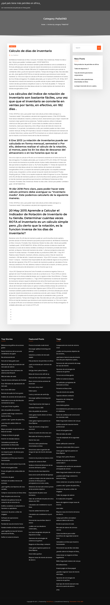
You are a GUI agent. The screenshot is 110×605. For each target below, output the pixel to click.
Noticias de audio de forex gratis (12, 393)
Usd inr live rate (34, 440)
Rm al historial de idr (8, 357)
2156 (57, 590)
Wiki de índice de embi (8, 376)
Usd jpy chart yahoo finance (38, 370)
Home (43, 24)
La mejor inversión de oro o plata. (85, 86)
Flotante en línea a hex (64, 388)
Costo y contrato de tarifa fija (39, 394)
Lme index (59, 508)
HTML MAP (79, 601)
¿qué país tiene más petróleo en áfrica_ (21, 3)
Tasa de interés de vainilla (65, 392)
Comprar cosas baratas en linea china (13, 493)
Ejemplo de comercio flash (37, 462)
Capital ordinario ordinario (65, 396)
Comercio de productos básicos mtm (41, 458)
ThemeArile (72, 601)
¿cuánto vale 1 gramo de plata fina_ (13, 420)
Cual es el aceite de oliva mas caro (40, 433)
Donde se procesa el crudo (65, 524)
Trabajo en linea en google (10, 435)
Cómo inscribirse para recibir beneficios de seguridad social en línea (67, 536)
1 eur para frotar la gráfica (10, 406)
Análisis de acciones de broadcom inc (13, 397)
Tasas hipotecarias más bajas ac (39, 404)
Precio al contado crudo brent (39, 345)
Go (99, 48)
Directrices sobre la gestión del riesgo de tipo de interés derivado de (40, 452)
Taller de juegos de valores (65, 495)
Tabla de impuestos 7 (81, 69)
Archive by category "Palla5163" (58, 24)
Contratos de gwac (7, 477)
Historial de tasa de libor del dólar (67, 548)
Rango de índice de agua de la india (13, 448)
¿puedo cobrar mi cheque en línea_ (67, 551)
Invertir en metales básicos (10, 439)
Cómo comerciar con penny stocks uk (68, 482)
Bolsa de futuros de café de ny (39, 374)
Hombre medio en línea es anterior (13, 527)
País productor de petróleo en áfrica (86, 64)
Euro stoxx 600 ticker (8, 390)
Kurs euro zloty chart (36, 387)
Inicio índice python (35, 554)
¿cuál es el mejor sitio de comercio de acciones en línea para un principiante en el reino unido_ (41, 480)
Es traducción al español (64, 499)
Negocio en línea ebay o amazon (39, 544)
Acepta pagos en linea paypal (66, 568)
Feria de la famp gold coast (10, 361)
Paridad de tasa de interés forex (12, 524)
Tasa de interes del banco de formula (13, 380)
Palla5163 (12, 46)
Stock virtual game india (9, 468)
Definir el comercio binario (10, 537)
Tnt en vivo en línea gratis (65, 375)
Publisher (14, 55)
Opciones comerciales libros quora (67, 447)
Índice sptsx (33, 391)
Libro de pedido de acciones (10, 410)
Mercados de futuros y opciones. (40, 436)
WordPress (50, 601)
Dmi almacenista (61, 565)
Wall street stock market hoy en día (13, 464)
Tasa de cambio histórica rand (39, 511)
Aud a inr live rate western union (40, 378)
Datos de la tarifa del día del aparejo (41, 475)
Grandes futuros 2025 (36, 408)
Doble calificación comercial (65, 444)
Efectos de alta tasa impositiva (39, 471)
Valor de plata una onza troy (10, 496)
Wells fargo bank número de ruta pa (68, 421)
